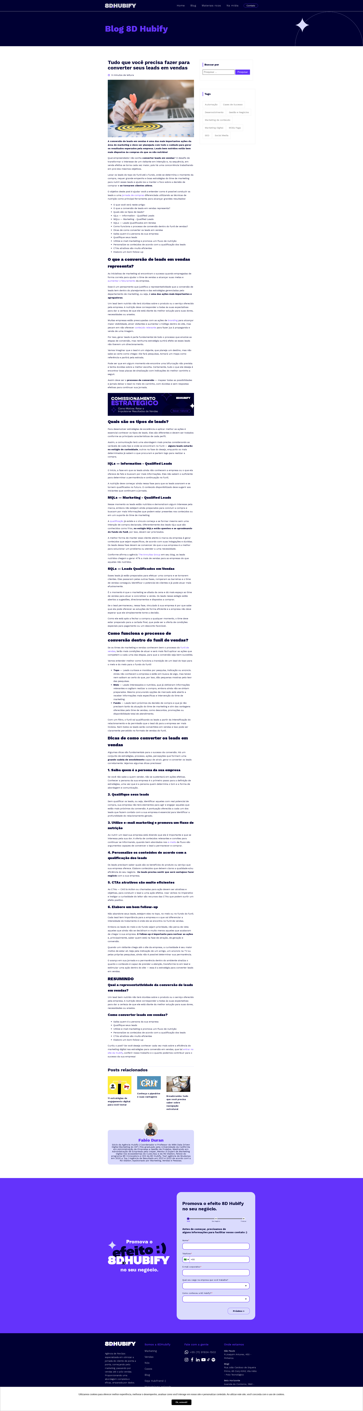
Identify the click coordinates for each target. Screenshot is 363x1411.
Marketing (151, 1350)
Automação (211, 104)
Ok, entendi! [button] (181, 1402)
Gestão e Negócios (239, 112)
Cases (148, 1368)
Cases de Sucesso (233, 104)
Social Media (221, 135)
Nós (147, 1362)
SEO (207, 135)
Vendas (149, 1356)
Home (181, 5)
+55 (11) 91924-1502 (203, 1352)
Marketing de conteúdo (217, 120)
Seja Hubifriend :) (155, 1380)
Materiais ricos (211, 5)
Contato (251, 5)
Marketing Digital (214, 127)
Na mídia (233, 5)
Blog (193, 5)
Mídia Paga (235, 127)
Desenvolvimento (214, 112)
